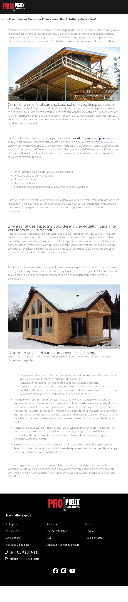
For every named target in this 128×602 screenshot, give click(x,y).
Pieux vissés (52, 524)
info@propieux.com (24, 559)
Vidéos (89, 524)
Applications (13, 537)
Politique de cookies (17, 544)
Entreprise (12, 524)
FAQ (48, 537)
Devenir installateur (57, 531)
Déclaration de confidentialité (62, 544)
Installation (12, 531)
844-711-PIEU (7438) (23, 552)
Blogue (89, 531)
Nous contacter (94, 537)
